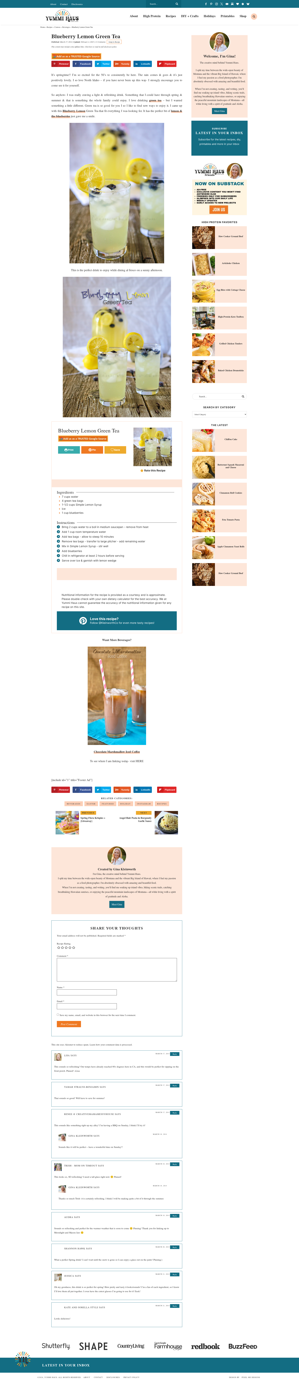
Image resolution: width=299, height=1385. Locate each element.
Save (117, 449)
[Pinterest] (211, 4)
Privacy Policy (131, 1377)
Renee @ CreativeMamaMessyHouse (89, 1114)
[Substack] (232, 4)
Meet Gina (117, 904)
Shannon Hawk (74, 1248)
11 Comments (100, 42)
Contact (64, 4)
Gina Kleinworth (81, 1135)
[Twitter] (221, 4)
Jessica (69, 1275)
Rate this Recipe (154, 470)
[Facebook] (206, 4)
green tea (155, 100)
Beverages (66, 27)
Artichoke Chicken (231, 263)
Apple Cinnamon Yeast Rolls (230, 546)
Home (42, 27)
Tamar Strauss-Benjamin (81, 1086)
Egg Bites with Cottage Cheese (231, 289)
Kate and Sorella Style (81, 1307)
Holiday (125, 803)
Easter (91, 803)
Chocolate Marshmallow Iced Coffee (117, 751)
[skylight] (242, 4)
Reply (175, 1054)
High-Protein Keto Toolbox (231, 316)
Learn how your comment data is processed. (111, 1044)
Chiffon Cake (231, 439)
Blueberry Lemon (74, 111)
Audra (68, 1217)
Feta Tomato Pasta (231, 519)
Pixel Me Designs (251, 1377)
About (53, 4)
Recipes (49, 27)
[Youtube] (227, 4)
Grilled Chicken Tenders (230, 343)
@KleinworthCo (108, 622)
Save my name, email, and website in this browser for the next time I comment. (98, 1015)
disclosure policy (110, 46)
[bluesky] (248, 4)
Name (60, 987)
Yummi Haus (62, 15)
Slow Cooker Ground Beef (230, 236)
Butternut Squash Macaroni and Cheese (231, 466)
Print (71, 449)
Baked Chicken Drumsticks (231, 370)
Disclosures (77, 4)
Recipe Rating (64, 943)
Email (60, 1001)
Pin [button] (94, 449)
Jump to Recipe (114, 42)
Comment (62, 955)
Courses (57, 27)
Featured (108, 803)
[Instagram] (216, 4)
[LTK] (237, 4)
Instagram (144, 803)
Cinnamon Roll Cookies (231, 492)
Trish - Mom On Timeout (80, 1165)
